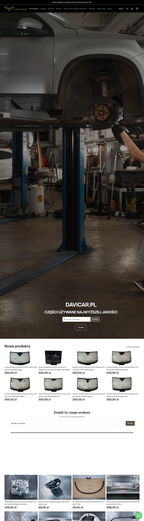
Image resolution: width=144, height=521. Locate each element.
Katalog (81, 327)
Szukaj (95, 319)
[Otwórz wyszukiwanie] (127, 8)
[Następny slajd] (34, 357)
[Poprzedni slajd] (7, 357)
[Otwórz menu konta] (132, 8)
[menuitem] (109, 8)
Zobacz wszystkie (133, 347)
